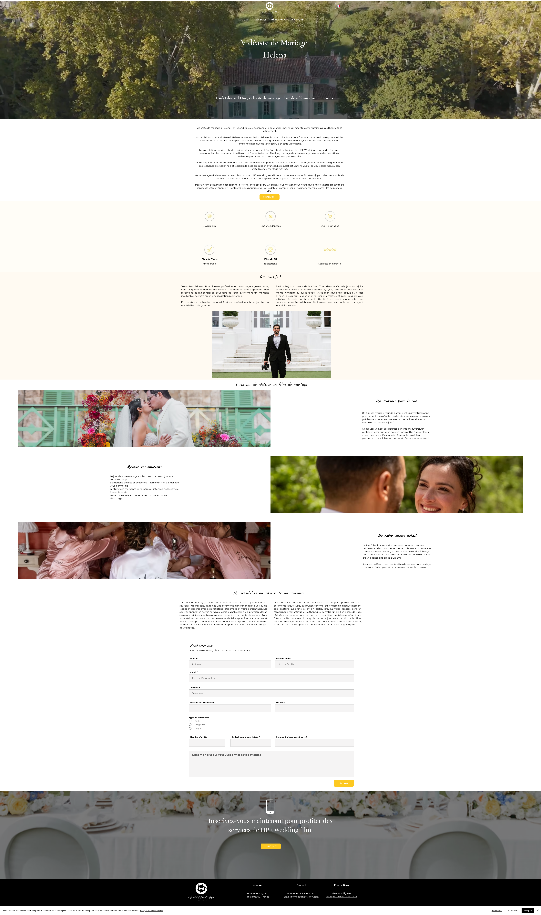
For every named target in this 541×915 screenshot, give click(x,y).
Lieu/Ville (280, 702)
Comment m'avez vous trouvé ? (291, 737)
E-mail (193, 672)
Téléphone (195, 687)
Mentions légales (341, 893)
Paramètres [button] (497, 910)
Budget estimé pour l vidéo (245, 737)
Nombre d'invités (198, 737)
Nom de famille (283, 658)
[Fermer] (537, 910)
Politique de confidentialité (341, 896)
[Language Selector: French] (341, 6)
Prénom (194, 658)
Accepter (528, 910)
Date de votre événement (202, 702)
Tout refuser (512, 910)
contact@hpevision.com (305, 896)
